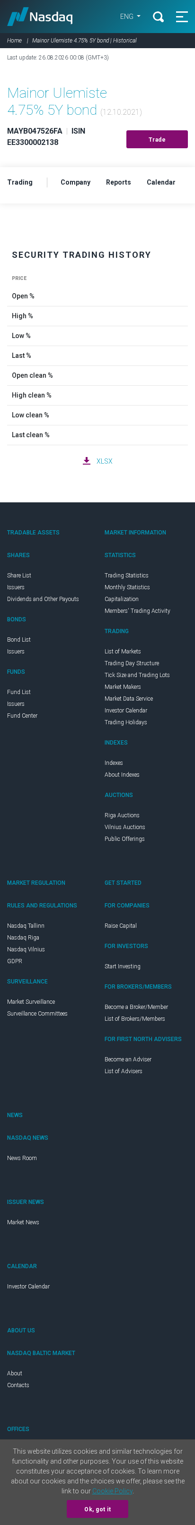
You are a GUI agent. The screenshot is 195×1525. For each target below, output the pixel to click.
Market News (23, 1222)
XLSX (105, 461)
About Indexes (122, 774)
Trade (157, 139)
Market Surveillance (31, 1002)
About (14, 1373)
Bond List (19, 639)
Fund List (19, 692)
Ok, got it (97, 1509)
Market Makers (123, 687)
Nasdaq (40, 16)
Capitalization (122, 599)
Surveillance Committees (37, 1013)
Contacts (18, 1385)
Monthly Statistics (127, 587)
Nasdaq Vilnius (26, 949)
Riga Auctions (122, 815)
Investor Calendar (126, 710)
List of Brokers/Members (135, 1019)
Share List (19, 575)
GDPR (14, 961)
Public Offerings (125, 839)
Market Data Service (129, 698)
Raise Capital (121, 926)
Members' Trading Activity (137, 611)
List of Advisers (123, 1071)
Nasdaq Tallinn (25, 926)
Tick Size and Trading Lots (137, 675)
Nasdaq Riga (23, 937)
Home (14, 40)
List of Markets (123, 651)
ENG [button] (127, 16)
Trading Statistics (127, 575)
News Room (22, 1158)
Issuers (16, 587)
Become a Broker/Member (136, 1007)
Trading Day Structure (132, 663)
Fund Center (22, 715)
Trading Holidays (126, 722)
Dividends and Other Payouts (43, 599)
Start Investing (123, 966)
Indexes (114, 763)
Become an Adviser (128, 1059)
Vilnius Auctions (125, 827)
